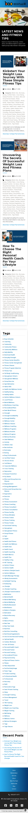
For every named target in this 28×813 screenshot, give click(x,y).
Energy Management (10, 486)
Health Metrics (9, 554)
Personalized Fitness (10, 655)
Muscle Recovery (9, 615)
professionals (8, 679)
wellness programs (10, 429)
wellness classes (9, 423)
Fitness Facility (18, 189)
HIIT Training (6, 108)
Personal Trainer (11, 116)
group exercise (9, 381)
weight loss (8, 705)
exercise (7, 496)
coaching (7, 341)
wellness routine (9, 431)
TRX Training (21, 120)
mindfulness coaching (11, 405)
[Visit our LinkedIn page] (16, 805)
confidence (8, 463)
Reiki (4, 120)
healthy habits (9, 394)
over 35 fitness (9, 644)
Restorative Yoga (9, 687)
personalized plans (10, 408)
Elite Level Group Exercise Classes (12, 480)
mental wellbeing (9, 602)
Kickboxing (6, 201)
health (6, 539)
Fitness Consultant (17, 188)
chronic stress (9, 460)
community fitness (10, 347)
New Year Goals (9, 626)
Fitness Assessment (10, 502)
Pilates (6, 663)
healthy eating (8, 392)
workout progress (10, 434)
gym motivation (9, 384)
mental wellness (9, 402)
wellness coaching (10, 426)
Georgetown (8, 528)
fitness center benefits (12, 360)
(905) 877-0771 (15, 794)
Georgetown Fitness (10, 531)
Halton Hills (7, 386)
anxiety (6, 442)
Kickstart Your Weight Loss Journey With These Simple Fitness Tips (14, 77)
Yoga (5, 724)
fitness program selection (12, 368)
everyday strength (10, 357)
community (7, 344)
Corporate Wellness (10, 466)
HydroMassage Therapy (9, 110)
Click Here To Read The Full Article (13, 134)
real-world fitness (10, 410)
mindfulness (8, 607)
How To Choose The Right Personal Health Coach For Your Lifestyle (13, 255)
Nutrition (7, 629)
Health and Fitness (10, 541)
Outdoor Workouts (10, 642)
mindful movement (10, 605)
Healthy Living (21, 106)
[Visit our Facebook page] (5, 805)
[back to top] (25, 810)
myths (6, 618)
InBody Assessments (10, 578)
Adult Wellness (9, 439)
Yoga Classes (15, 124)
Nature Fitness (9, 621)
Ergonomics (8, 494)
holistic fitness (9, 565)
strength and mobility (11, 416)
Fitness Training (19, 102)
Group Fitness (17, 104)
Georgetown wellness (11, 379)
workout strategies (10, 721)
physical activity (9, 658)
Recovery (7, 681)
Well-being (7, 713)
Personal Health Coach (11, 647)
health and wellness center (13, 389)
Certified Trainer (11, 95)
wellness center (9, 421)
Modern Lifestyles (10, 610)
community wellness (10, 349)
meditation (7, 594)
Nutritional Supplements (15, 112)
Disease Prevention (8, 97)
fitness (6, 499)
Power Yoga (8, 671)
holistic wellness (9, 573)
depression (8, 471)
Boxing (4, 95)
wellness (7, 716)
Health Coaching (9, 552)
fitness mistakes (9, 515)
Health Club (6, 106)
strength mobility (9, 418)
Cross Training (20, 95)
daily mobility (8, 352)
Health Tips (7, 557)
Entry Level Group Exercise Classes (12, 490)
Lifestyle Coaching (15, 201)
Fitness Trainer (11, 102)
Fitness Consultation (14, 100)
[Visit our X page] (11, 805)
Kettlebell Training (20, 199)
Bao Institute (8, 447)
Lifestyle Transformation (12, 591)
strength (7, 413)
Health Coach (13, 106)
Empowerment (8, 484)
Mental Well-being (10, 599)
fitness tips (8, 371)
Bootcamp (21, 93)
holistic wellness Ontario (12, 397)
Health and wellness (10, 544)
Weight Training (20, 122)
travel (6, 700)
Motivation (7, 613)
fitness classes (9, 365)
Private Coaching (20, 118)
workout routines (10, 437)
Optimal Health (9, 639)
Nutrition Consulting (10, 631)
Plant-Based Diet (9, 666)
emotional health (9, 355)
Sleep (6, 692)
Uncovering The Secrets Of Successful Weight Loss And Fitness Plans (13, 162)
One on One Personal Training (13, 636)
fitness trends (9, 523)
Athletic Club (15, 93)
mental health (8, 597)
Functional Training (7, 104)
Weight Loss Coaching (9, 122)
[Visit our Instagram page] (22, 805)
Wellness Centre (7, 124)
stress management (10, 697)
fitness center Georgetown (13, 363)
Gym (23, 104)
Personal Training (20, 116)
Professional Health (10, 676)
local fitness (8, 400)
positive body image (10, 668)
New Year (7, 623)
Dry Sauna (16, 97)
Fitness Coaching (9, 504)
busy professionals (10, 455)
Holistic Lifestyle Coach (17, 108)
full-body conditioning (11, 373)
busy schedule (9, 339)
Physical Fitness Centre (9, 118)
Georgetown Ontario (10, 376)
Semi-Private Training (12, 120)
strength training (9, 695)
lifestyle (7, 586)
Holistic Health (9, 568)
